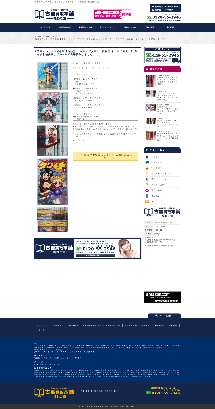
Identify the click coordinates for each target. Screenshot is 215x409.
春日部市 (172, 370)
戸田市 (86, 372)
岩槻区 (97, 370)
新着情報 (146, 325)
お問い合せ (156, 201)
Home (38, 36)
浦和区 (81, 370)
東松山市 (164, 370)
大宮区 (57, 370)
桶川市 (125, 372)
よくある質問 (158, 185)
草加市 (68, 372)
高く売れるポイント (107, 28)
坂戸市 (173, 372)
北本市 (139, 372)
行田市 (124, 370)
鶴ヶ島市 (43, 374)
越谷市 (75, 372)
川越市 (104, 370)
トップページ (44, 28)
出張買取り (65, 28)
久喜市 (132, 372)
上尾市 (61, 372)
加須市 (150, 370)
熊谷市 (110, 370)
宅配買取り (85, 28)
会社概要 (170, 28)
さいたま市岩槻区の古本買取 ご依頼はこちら (105, 156)
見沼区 (63, 370)
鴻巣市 (48, 372)
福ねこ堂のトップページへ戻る (54, 14)
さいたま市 (39, 370)
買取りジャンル (129, 28)
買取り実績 (150, 28)
